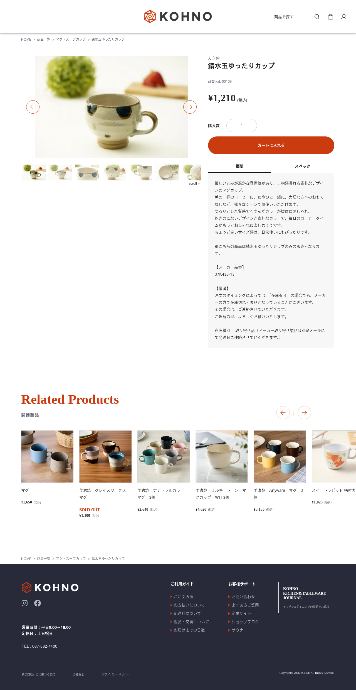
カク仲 (214, 58)
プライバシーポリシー (116, 674)
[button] (32, 107)
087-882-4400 (44, 646)
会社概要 (78, 674)
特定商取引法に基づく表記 (38, 674)
